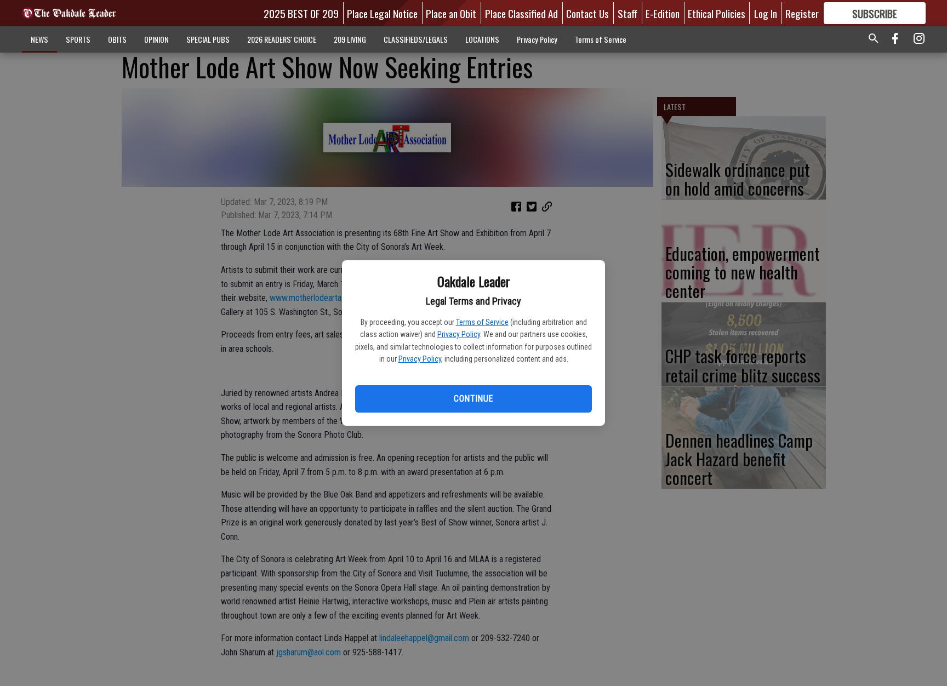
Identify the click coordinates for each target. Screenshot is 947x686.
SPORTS (78, 39)
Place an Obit (451, 13)
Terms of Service (482, 322)
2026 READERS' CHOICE (281, 39)
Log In (765, 13)
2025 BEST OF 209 (301, 13)
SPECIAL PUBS (208, 39)
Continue (473, 398)
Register (802, 13)
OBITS (117, 39)
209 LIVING (350, 39)
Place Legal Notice (382, 13)
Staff (627, 13)
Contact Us (587, 13)
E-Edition (663, 13)
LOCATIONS (482, 39)
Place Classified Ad (521, 13)
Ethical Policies (716, 13)
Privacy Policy (458, 334)
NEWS (39, 39)
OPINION (156, 39)
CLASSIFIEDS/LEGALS (416, 39)
